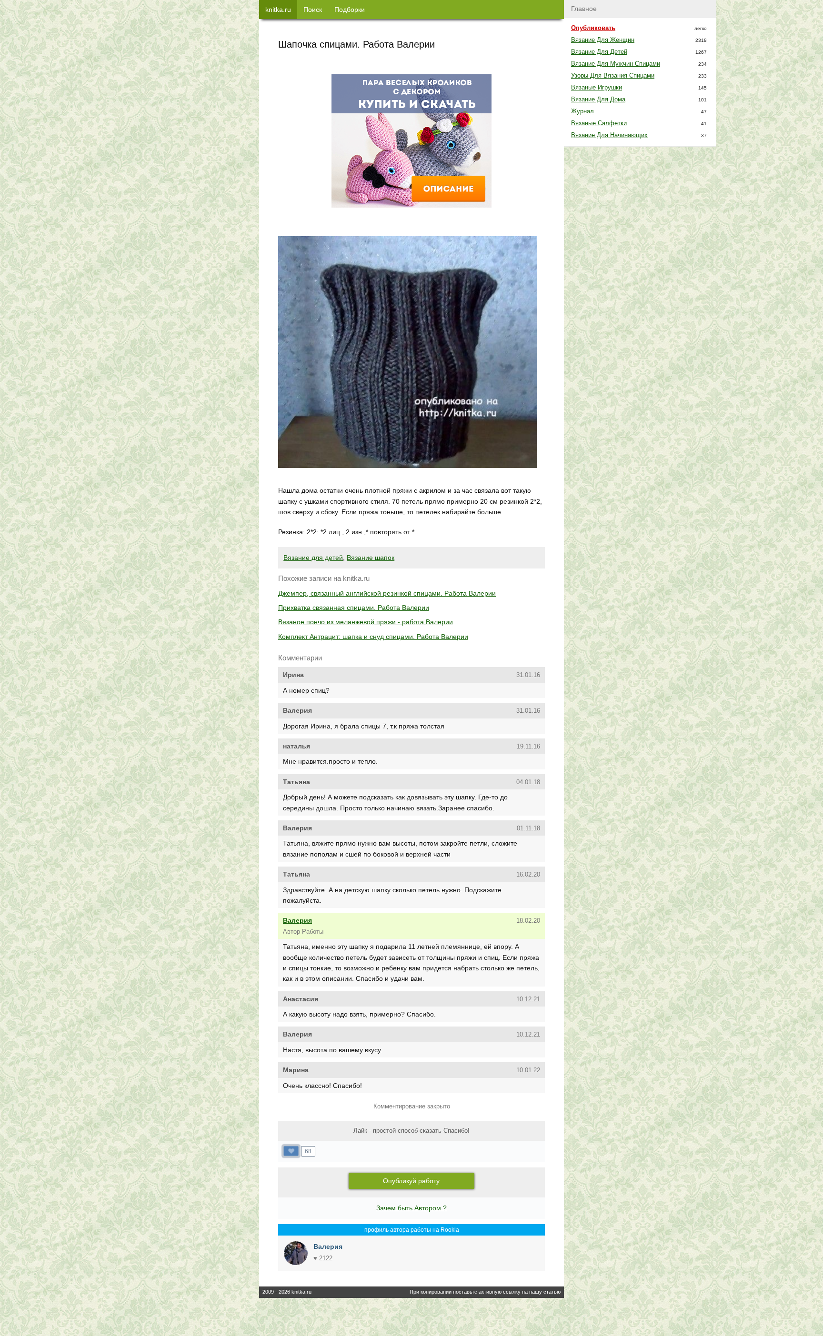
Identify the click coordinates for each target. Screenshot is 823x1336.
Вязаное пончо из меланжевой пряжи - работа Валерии (365, 622)
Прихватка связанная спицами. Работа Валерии (353, 607)
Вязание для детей (313, 557)
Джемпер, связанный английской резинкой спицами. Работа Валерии (387, 593)
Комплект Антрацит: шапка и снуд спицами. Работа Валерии (373, 636)
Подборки (349, 9)
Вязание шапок (370, 557)
